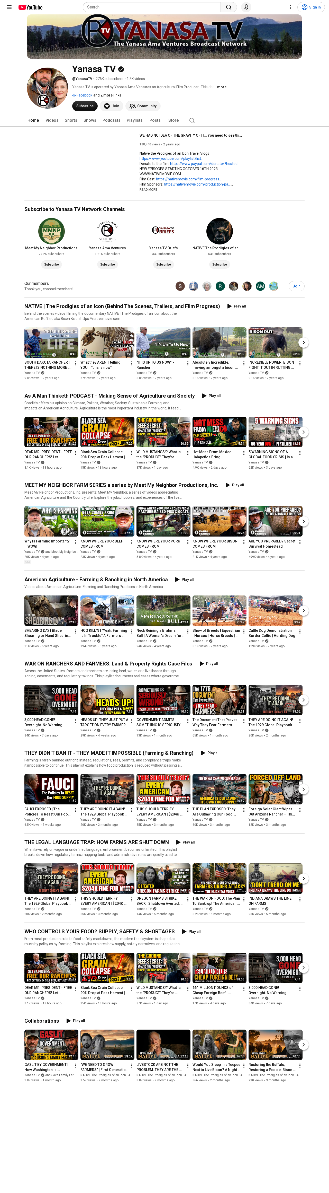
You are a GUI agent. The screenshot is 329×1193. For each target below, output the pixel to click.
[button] (148, 189)
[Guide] (9, 7)
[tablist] (164, 120)
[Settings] (290, 7)
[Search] (229, 7)
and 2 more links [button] (107, 95)
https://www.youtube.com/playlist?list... (171, 158)
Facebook (84, 95)
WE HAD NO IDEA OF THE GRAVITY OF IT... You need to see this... (191, 135)
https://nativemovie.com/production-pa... (197, 184)
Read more (148, 189)
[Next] (303, 343)
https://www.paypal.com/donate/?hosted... (205, 164)
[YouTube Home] (30, 7)
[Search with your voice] (246, 7)
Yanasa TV (32, 373)
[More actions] (76, 363)
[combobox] (153, 7)
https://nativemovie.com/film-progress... (189, 179)
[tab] (33, 120)
